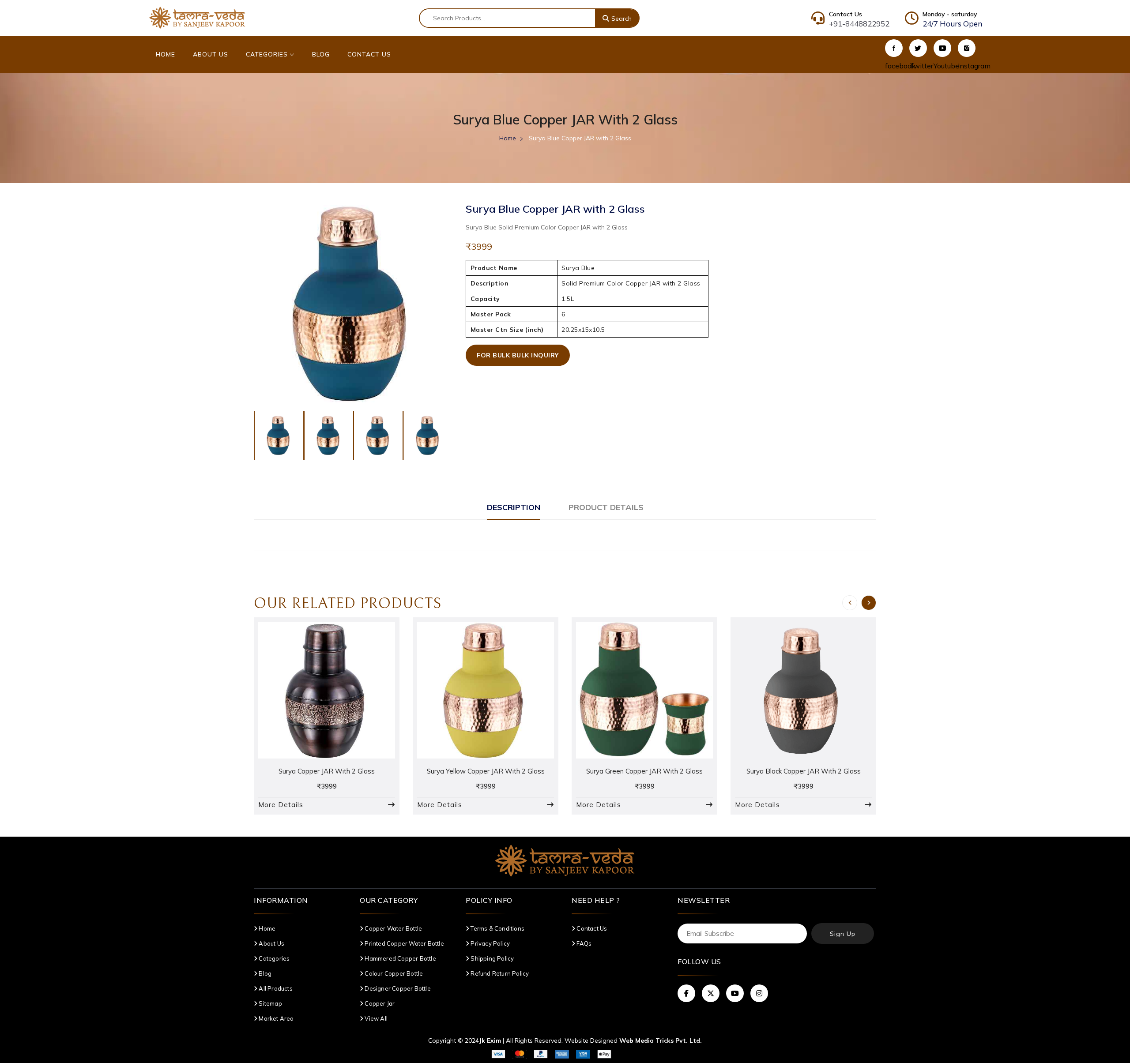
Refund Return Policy (499, 973)
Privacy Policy (489, 943)
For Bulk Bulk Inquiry (518, 355)
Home (165, 54)
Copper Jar (379, 1003)
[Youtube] (942, 48)
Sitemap (269, 1003)
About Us (210, 54)
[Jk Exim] (197, 17)
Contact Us (369, 54)
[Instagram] (967, 48)
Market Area (275, 1018)
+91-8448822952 (859, 23)
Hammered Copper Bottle (399, 958)
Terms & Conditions (496, 928)
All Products (275, 988)
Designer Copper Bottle (397, 988)
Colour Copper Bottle (393, 973)
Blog (321, 54)
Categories (268, 54)
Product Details (606, 507)
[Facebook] (894, 48)
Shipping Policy (491, 958)
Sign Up (842, 934)
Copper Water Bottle (392, 928)
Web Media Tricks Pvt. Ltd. (660, 1040)
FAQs (583, 943)
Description (513, 507)
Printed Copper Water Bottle (403, 943)
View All (375, 1018)
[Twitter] (918, 48)
